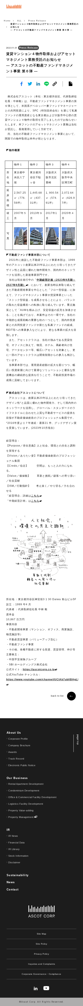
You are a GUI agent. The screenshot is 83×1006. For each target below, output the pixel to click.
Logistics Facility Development (25, 804)
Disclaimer (14, 862)
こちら (35, 495)
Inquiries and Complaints (41, 964)
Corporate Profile (18, 738)
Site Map (41, 934)
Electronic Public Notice (21, 765)
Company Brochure (19, 745)
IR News (13, 836)
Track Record (16, 758)
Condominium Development (23, 790)
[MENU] (75, 7)
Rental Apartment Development (25, 784)
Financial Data (16, 842)
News (11, 882)
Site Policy (41, 944)
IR (8, 829)
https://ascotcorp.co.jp (39, 669)
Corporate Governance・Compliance (41, 974)
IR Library (14, 849)
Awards (12, 752)
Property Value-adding (21, 810)
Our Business (17, 778)
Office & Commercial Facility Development (32, 797)
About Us (14, 732)
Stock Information (18, 856)
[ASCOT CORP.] (13, 8)
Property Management (20, 817)
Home (7, 21)
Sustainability (18, 875)
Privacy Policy (41, 954)
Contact (13, 889)
